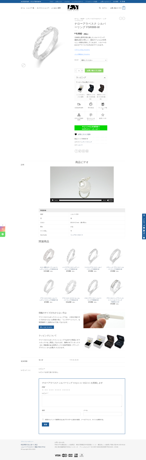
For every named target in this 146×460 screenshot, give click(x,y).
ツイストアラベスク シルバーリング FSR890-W (93, 268)
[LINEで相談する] (2, 234)
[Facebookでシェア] (76, 151)
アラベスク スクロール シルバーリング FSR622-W (71, 299)
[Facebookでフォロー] (120, 1)
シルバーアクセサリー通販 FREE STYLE (33, 447)
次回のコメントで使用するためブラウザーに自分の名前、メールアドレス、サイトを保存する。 (75, 419)
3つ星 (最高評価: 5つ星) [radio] (51, 390)
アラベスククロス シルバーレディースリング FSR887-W (49, 299)
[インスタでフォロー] (122, 1)
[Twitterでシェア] (80, 151)
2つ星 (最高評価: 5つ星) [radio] (46, 390)
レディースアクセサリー (94, 19)
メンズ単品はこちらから (82, 54)
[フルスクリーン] (111, 200)
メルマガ (66, 1)
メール (85, 410)
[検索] (100, 8)
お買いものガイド (106, 1)
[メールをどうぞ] (124, 1)
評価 (44, 387)
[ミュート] (108, 200)
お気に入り (59, 1)
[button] (117, 8)
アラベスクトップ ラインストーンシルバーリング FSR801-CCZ (115, 300)
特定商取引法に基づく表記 (29, 444)
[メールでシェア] (83, 151)
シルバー (80, 145)
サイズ (76, 60)
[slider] (80, 200)
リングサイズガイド (77, 1)
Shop (82, 19)
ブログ (51, 1)
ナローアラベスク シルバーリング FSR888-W (93, 299)
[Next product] (120, 18)
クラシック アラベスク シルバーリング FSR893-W (115, 268)
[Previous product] (123, 18)
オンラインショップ (43, 8)
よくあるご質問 (56, 8)
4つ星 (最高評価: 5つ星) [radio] (57, 390)
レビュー (45, 393)
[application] (82, 184)
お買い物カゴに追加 (94, 70)
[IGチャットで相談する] (2, 229)
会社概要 (115, 1)
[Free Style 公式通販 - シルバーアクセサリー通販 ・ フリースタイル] (73, 8)
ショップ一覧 (30, 8)
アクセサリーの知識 (91, 1)
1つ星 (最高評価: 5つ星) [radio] (42, 390)
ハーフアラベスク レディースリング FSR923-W (70, 268)
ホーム (23, 8)
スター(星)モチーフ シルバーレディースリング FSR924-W (49, 268)
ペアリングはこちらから (82, 49)
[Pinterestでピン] (87, 151)
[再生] (53, 200)
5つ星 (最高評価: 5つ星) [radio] (66, 390)
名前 (43, 410)
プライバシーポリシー (27, 441)
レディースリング (87, 142)
